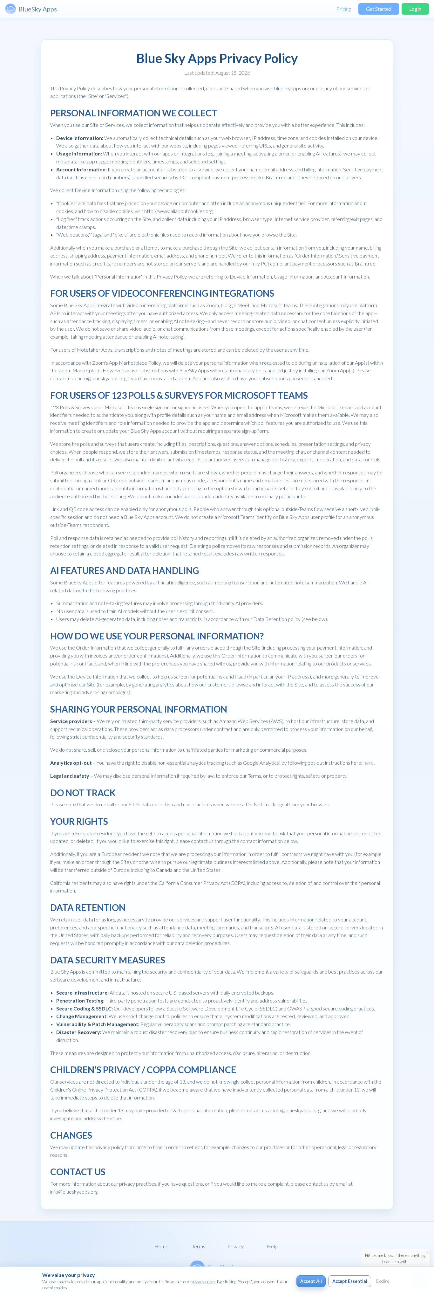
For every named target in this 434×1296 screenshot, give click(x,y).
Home (161, 1246)
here (368, 763)
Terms (198, 1246)
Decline (382, 1281)
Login (415, 9)
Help (272, 1246)
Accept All (311, 1281)
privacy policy (203, 1281)
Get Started (378, 9)
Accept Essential (349, 1281)
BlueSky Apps (37, 9)
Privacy (235, 1246)
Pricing (343, 9)
